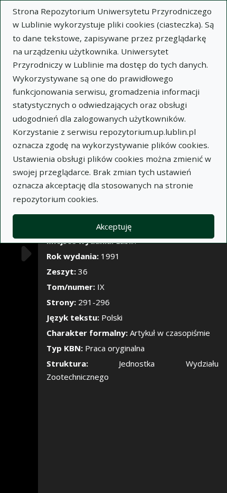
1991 (110, 256)
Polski (111, 317)
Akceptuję (113, 226)
